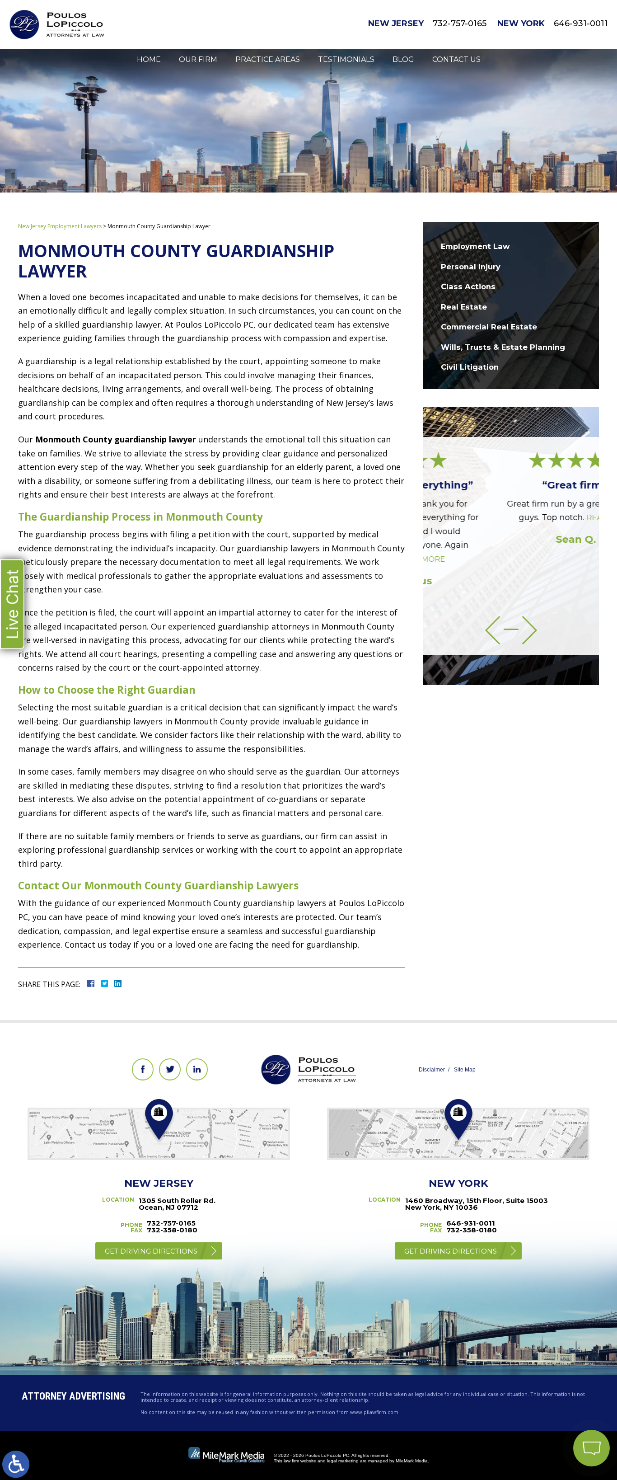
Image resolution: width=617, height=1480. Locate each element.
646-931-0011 (581, 23)
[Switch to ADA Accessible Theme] (15, 1464)
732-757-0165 (459, 23)
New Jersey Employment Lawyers (60, 226)
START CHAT (549, 1388)
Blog (403, 59)
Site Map (465, 1070)
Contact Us (456, 59)
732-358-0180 (172, 1230)
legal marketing (343, 1460)
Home (149, 59)
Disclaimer (432, 1070)
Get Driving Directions (151, 1251)
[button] (492, 630)
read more (545, 517)
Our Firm (198, 59)
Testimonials (346, 59)
